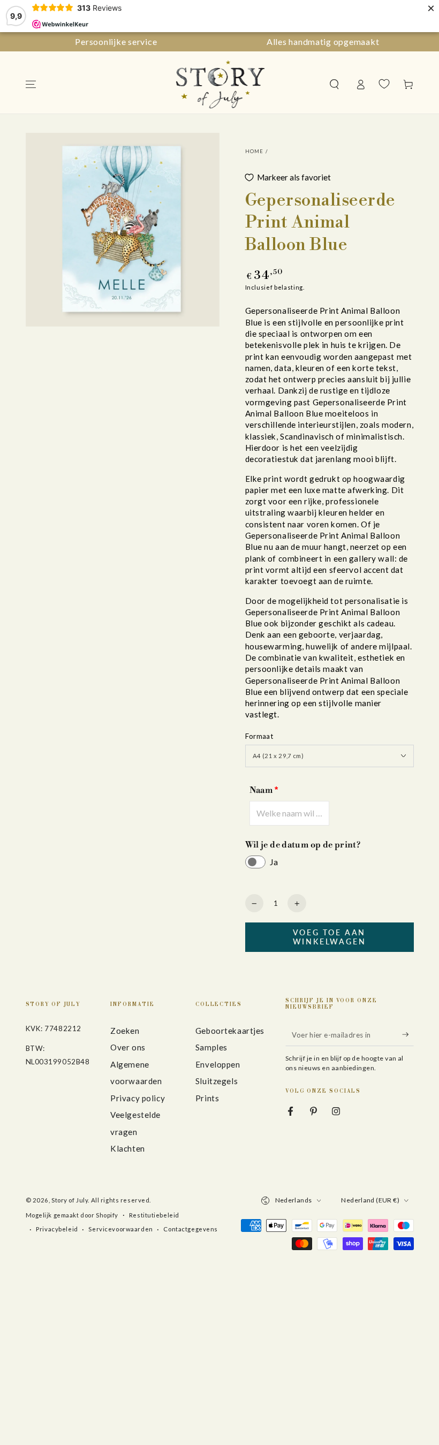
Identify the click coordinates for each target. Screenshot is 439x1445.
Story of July (69, 1200)
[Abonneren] (408, 1034)
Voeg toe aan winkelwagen (329, 937)
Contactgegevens (190, 1228)
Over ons (128, 1047)
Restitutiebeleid (154, 1215)
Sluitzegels (216, 1081)
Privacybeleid (57, 1228)
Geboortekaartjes (229, 1030)
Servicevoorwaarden (120, 1228)
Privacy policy (137, 1098)
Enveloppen (217, 1064)
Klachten (127, 1148)
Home (254, 151)
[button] (334, 84)
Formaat (259, 736)
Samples (211, 1047)
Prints (207, 1098)
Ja (274, 862)
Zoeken (124, 1030)
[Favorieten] (384, 84)
